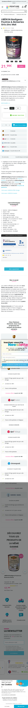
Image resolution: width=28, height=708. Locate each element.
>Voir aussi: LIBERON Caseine (9, 193)
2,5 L (18, 108)
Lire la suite (4, 103)
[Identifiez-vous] (23, 7)
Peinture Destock (19, 182)
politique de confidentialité (12, 650)
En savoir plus (5, 157)
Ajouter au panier (19, 125)
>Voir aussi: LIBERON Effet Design (10, 190)
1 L (12, 108)
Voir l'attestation (9, 244)
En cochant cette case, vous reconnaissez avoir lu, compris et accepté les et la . (14, 648)
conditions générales (16, 649)
